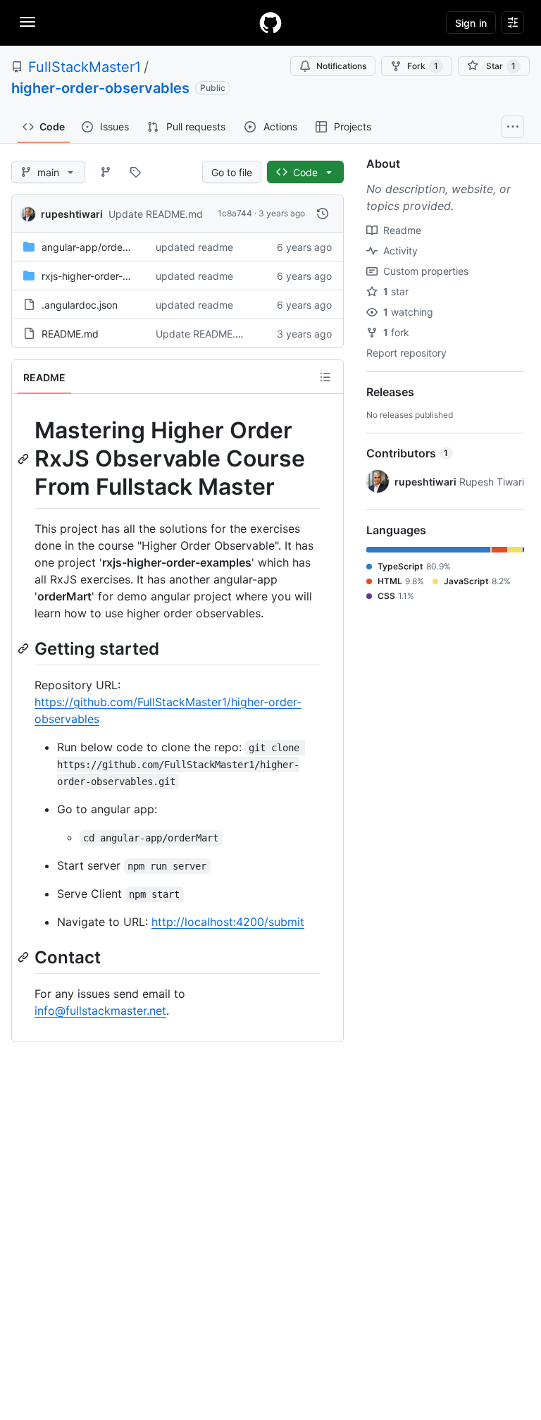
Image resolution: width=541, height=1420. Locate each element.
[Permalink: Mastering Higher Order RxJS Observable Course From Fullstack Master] (25, 459)
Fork (422, 66)
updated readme (194, 247)
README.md (70, 334)
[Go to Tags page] (135, 172)
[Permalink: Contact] (25, 957)
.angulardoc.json (80, 305)
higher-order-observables (100, 88)
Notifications (341, 66)
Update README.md (155, 214)
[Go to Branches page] (105, 172)
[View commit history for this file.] (323, 213)
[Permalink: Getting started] (25, 648)
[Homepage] (270, 22)
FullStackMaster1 (84, 66)
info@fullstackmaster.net (100, 1011)
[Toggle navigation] (27, 21)
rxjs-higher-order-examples (104, 276)
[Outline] (325, 377)
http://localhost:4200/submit (227, 922)
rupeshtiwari (72, 214)
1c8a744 (235, 213)
